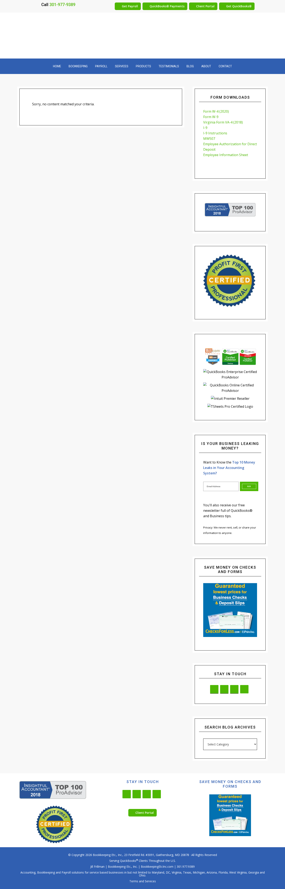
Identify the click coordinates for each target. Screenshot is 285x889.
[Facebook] (224, 689)
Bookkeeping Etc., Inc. (107, 855)
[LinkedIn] (214, 689)
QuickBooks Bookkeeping (142, 35)
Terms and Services (142, 881)
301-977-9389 (62, 4)
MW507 (209, 138)
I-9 (205, 127)
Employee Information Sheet (225, 155)
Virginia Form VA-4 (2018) (223, 122)
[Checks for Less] (230, 610)
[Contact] (234, 689)
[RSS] (244, 689)
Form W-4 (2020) (216, 111)
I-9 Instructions (215, 133)
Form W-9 (210, 117)
